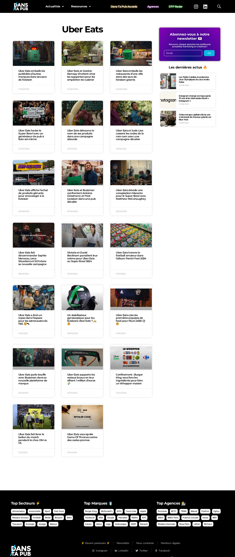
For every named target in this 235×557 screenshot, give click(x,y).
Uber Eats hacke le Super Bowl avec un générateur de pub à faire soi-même (31, 135)
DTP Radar (175, 6)
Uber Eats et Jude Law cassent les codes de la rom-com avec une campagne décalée (130, 135)
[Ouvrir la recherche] (219, 6)
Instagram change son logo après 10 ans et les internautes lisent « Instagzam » (195, 98)
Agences (153, 6)
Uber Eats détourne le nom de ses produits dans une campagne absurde (80, 135)
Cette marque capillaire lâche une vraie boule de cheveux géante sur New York (195, 117)
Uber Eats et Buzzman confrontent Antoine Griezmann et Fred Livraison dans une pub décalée (81, 195)
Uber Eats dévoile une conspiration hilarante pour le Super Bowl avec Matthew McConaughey (131, 194)
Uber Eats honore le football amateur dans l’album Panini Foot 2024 (131, 255)
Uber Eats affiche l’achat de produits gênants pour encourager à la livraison (33, 194)
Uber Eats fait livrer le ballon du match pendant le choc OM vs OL (32, 439)
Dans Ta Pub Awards (124, 6)
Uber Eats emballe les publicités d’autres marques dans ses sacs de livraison (32, 75)
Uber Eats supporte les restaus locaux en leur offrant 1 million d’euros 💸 (81, 379)
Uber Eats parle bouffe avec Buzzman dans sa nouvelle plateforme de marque (32, 379)
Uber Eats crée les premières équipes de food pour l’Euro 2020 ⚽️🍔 (130, 319)
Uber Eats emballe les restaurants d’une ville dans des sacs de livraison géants (129, 75)
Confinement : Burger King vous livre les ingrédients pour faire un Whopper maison (129, 379)
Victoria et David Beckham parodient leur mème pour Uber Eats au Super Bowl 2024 (82, 257)
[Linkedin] (205, 6)
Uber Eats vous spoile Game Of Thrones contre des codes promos (82, 437)
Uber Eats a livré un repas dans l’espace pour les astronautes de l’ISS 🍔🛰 (32, 319)
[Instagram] (196, 6)
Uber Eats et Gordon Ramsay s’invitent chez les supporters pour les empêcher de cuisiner (81, 75)
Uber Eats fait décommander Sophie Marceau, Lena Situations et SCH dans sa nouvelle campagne (32, 258)
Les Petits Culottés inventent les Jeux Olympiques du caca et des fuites (194, 79)
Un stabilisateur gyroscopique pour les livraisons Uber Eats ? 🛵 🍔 (81, 319)
